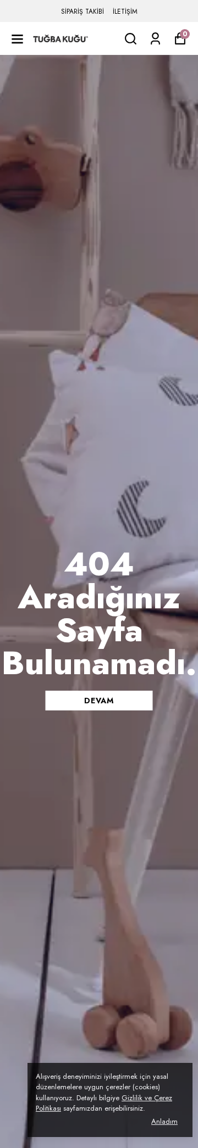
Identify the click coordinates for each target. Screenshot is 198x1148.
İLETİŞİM (125, 11)
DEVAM (99, 700)
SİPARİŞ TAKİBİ (82, 11)
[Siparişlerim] (155, 39)
